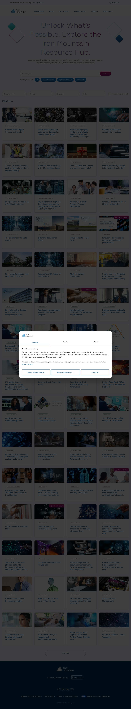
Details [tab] (65, 342)
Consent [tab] (35, 342)
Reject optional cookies (36, 372)
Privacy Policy (27, 364)
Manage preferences (64, 372)
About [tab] (96, 342)
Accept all (95, 372)
